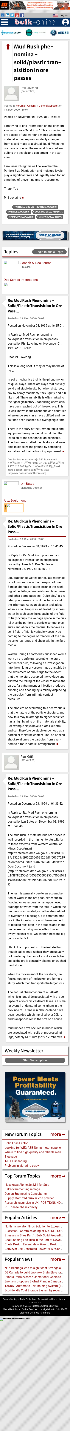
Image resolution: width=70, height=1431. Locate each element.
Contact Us (35, 1302)
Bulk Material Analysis (49, 211)
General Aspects (48, 105)
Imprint (62, 1299)
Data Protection (28, 1299)
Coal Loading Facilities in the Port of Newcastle (36, 1240)
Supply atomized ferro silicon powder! (29, 1198)
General (31, 105)
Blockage (11, 1156)
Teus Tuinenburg (16, 1161)
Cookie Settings (10, 1299)
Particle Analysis (18, 211)
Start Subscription (35, 1060)
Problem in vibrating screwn (23, 1165)
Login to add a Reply (49, 252)
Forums (20, 105)
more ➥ (57, 1134)
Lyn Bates (27, 483)
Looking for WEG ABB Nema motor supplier (33, 1147)
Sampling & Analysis (21, 217)
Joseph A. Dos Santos (36, 263)
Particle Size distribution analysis (36, 207)
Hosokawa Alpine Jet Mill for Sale (27, 1184)
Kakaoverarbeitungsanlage (22, 1189)
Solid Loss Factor (16, 1143)
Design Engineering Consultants (26, 1193)
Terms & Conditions (47, 1299)
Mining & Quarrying (50, 217)
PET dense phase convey (21, 1207)
